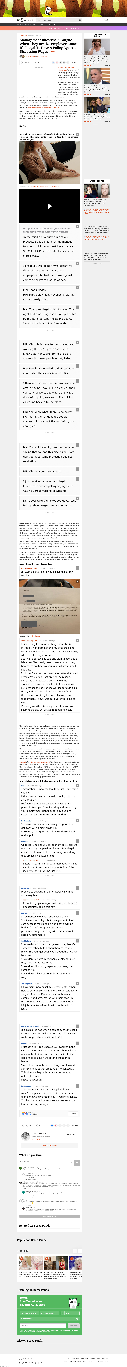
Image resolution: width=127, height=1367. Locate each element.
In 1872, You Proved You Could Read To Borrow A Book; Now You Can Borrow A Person (97, 117)
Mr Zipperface (26, 1167)
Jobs (98, 1358)
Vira (23, 1200)
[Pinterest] (26, 1363)
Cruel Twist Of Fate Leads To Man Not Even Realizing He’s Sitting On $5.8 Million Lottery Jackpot (96, 89)
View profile (70, 1134)
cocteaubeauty (35, 636)
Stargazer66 (29, 1191)
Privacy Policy (92, 1361)
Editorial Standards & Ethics (78, 1361)
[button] (75, 1251)
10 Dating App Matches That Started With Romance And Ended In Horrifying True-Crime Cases (95, 202)
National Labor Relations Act (40, 762)
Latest (33, 24)
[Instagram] (23, 1363)
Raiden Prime (29, 1207)
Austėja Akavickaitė (42, 56)
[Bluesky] (32, 1363)
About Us (92, 1358)
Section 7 (22, 762)
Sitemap (66, 1361)
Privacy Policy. (47, 1331)
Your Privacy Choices (73, 1358)
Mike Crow (28, 1173)
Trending (26, 24)
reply (30, 1171)
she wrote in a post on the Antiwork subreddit (43, 108)
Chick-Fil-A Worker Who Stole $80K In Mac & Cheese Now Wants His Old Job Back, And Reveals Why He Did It (96, 257)
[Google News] (41, 1363)
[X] (29, 1363)
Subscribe (73, 1326)
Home (19, 24)
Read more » (36, 1139)
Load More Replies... (30, 1179)
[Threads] (35, 1363)
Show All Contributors (50, 1145)
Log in (106, 20)
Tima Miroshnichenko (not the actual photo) (45, 187)
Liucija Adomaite (30, 56)
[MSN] (38, 1363)
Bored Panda (25, 1358)
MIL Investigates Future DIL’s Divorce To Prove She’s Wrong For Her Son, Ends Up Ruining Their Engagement (96, 60)
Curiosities (23, 35)
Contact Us (105, 1358)
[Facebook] (19, 1363)
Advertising (84, 1358)
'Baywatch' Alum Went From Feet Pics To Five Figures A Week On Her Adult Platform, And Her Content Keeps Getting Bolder (96, 230)
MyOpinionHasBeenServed (30, 1182)
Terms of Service (103, 1361)
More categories (26, 1319)
